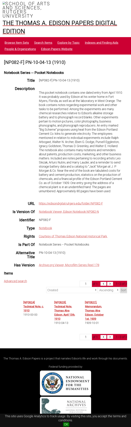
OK (66, 424)
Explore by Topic (68, 42)
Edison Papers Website (56, 49)
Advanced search (15, 281)
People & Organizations (20, 49)
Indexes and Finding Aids (101, 42)
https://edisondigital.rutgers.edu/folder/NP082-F (71, 203)
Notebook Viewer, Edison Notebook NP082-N (69, 211)
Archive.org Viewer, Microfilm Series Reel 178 (69, 265)
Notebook (45, 228)
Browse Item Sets (17, 42)
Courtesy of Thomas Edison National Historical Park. (73, 236)
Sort (123, 290)
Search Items (43, 42)
